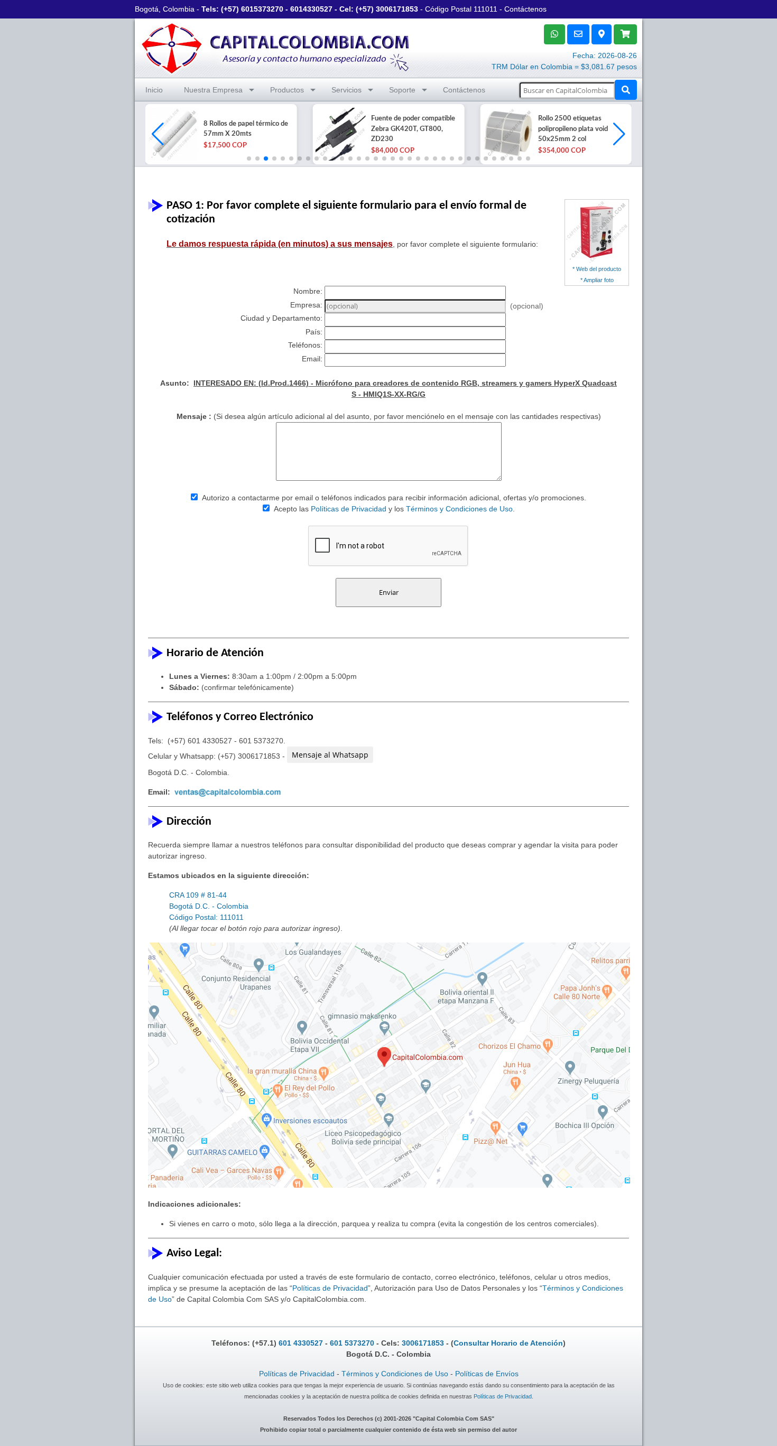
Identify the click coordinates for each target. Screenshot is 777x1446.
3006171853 (397, 9)
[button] (619, 134)
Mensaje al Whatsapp (330, 755)
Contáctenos (525, 9)
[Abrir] (171, 134)
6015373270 (262, 9)
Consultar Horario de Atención (508, 1343)
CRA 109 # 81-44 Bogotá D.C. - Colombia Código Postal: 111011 (208, 906)
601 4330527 (301, 1343)
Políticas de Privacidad (348, 509)
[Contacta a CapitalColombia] (276, 47)
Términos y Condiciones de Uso (459, 509)
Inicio (154, 90)
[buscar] (626, 90)
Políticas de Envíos (487, 1373)
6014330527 (311, 9)
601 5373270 (352, 1343)
